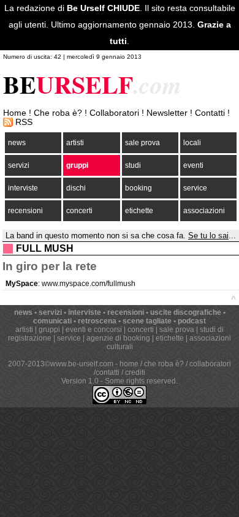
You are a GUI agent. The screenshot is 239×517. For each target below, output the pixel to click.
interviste (23, 188)
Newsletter (167, 113)
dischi (76, 188)
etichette (139, 210)
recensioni (25, 210)
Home (14, 113)
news (17, 142)
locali (192, 142)
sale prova (142, 142)
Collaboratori (114, 113)
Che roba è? (58, 113)
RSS (23, 122)
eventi (193, 165)
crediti (135, 372)
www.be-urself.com (81, 364)
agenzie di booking (118, 338)
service (195, 188)
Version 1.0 (80, 381)
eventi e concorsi (94, 329)
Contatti (210, 113)
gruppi (77, 165)
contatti (108, 372)
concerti (79, 210)
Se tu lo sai (208, 235)
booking (138, 188)
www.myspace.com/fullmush (88, 283)
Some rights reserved (140, 381)
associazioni (204, 210)
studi (133, 165)
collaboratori (210, 364)
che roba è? (164, 364)
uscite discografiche (185, 312)
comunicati (52, 321)
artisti (75, 142)
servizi (18, 165)
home (129, 364)
